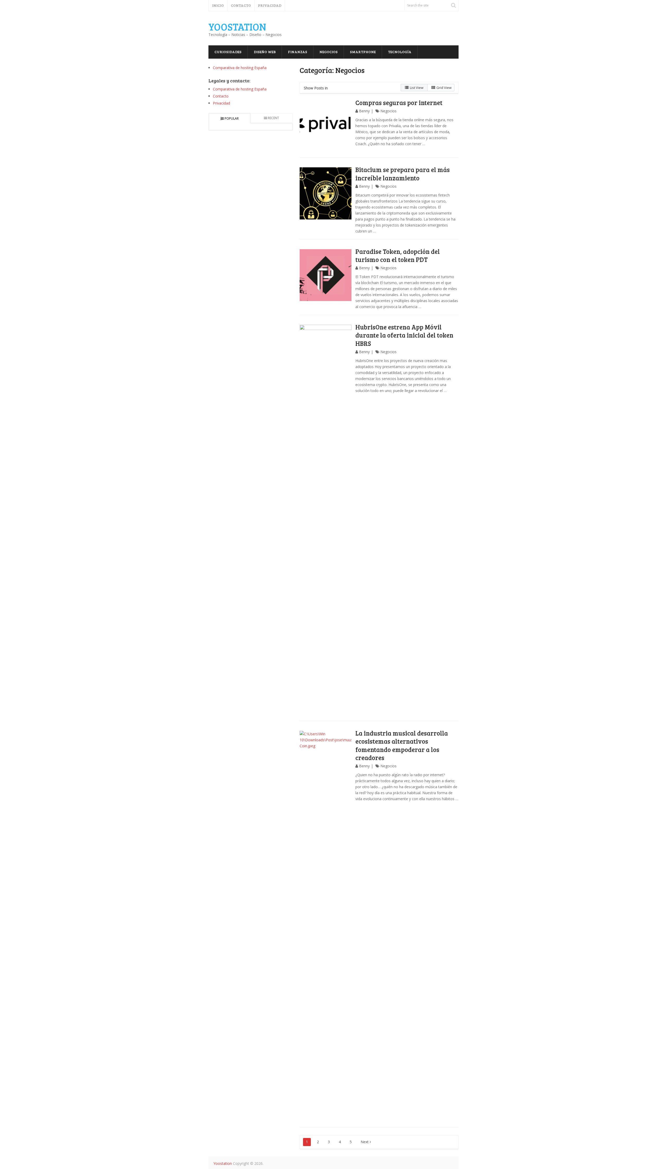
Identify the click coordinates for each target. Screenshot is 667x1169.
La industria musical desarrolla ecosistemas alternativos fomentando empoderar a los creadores (401, 745)
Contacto (241, 5)
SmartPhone (363, 51)
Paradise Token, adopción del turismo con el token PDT (397, 255)
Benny (364, 110)
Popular (232, 118)
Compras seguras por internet (398, 102)
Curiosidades (228, 51)
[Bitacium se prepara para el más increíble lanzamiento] (326, 193)
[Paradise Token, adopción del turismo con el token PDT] (326, 275)
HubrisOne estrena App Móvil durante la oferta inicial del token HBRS (404, 335)
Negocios (328, 51)
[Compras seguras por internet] (326, 126)
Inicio (218, 5)
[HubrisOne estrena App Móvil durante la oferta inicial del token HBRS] (326, 520)
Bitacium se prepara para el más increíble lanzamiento (402, 173)
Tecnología (399, 51)
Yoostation (237, 27)
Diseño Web (265, 51)
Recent (273, 118)
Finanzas (297, 51)
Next (365, 1141)
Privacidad (269, 5)
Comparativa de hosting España (240, 67)
